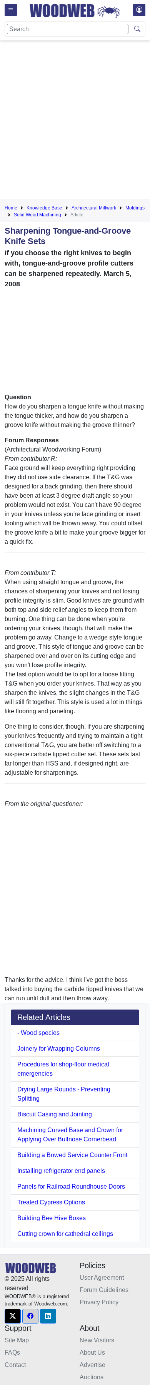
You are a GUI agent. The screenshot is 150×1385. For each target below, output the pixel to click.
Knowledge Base (44, 208)
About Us (92, 1352)
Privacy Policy (99, 1302)
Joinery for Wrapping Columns (58, 1048)
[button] (13, 1316)
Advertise (92, 1365)
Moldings (135, 208)
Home (11, 208)
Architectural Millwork (94, 208)
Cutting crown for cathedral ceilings (65, 1234)
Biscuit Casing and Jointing (54, 1114)
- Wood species (38, 1033)
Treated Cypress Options (51, 1202)
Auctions (91, 1377)
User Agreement (102, 1277)
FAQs (12, 1352)
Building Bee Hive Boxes (51, 1218)
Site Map (17, 1340)
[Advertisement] (75, 121)
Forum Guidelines (104, 1290)
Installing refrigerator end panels (61, 1170)
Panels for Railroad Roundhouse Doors (71, 1186)
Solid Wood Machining (37, 215)
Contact (15, 1365)
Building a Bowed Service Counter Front (72, 1155)
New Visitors (97, 1340)
